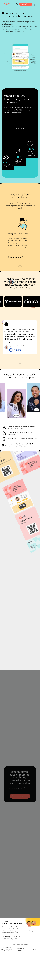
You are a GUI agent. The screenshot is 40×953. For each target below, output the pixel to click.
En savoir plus (15, 257)
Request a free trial (25, 4)
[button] (17, 4)
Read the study (20, 128)
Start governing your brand (20, 796)
